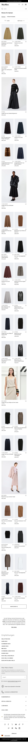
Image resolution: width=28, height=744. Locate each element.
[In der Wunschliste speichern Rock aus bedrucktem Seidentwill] (13, 358)
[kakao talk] (12, 728)
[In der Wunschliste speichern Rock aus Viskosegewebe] (26, 254)
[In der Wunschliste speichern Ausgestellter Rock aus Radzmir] (13, 229)
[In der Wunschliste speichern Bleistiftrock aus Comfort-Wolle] (26, 495)
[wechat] (15, 728)
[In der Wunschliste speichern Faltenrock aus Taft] (26, 41)
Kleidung (3, 16)
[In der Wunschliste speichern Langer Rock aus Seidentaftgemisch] (26, 112)
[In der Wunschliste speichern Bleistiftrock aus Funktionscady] (26, 332)
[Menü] (26, 4)
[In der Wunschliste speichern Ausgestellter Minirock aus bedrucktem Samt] (13, 161)
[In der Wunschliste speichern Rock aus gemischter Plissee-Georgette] (13, 136)
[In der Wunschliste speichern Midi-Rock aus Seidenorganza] (13, 254)
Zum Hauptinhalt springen (7, 0)
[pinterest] (23, 724)
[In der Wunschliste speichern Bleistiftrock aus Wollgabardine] (13, 571)
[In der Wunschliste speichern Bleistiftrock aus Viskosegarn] (26, 453)
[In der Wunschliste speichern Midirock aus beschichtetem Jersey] (26, 67)
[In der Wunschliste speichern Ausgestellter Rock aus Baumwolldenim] (26, 161)
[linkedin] (19, 728)
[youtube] (15, 724)
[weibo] (8, 728)
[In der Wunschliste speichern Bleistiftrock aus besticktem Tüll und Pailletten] (26, 426)
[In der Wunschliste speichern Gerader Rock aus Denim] (26, 545)
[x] (12, 724)
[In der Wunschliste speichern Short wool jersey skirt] (13, 545)
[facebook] (8, 724)
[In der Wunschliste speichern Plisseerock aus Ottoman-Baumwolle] (13, 41)
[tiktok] (19, 724)
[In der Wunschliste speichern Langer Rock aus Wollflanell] (26, 204)
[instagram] (5, 724)
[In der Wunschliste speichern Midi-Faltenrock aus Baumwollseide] (13, 305)
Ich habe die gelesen (12, 681)
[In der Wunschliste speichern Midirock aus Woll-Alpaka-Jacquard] (26, 280)
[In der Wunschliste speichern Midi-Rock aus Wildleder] (13, 519)
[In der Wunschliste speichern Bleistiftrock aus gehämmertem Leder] (26, 305)
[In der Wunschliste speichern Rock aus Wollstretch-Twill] (13, 426)
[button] (6, 20)
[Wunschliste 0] (19, 4)
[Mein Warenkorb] (22, 4)
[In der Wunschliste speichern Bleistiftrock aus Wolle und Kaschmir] (26, 229)
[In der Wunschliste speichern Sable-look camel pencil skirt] (13, 67)
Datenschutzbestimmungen (13, 681)
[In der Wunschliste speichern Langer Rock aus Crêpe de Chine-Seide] (13, 332)
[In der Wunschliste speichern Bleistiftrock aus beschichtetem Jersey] (26, 358)
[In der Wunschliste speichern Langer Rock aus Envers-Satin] (13, 597)
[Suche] (26, 9)
